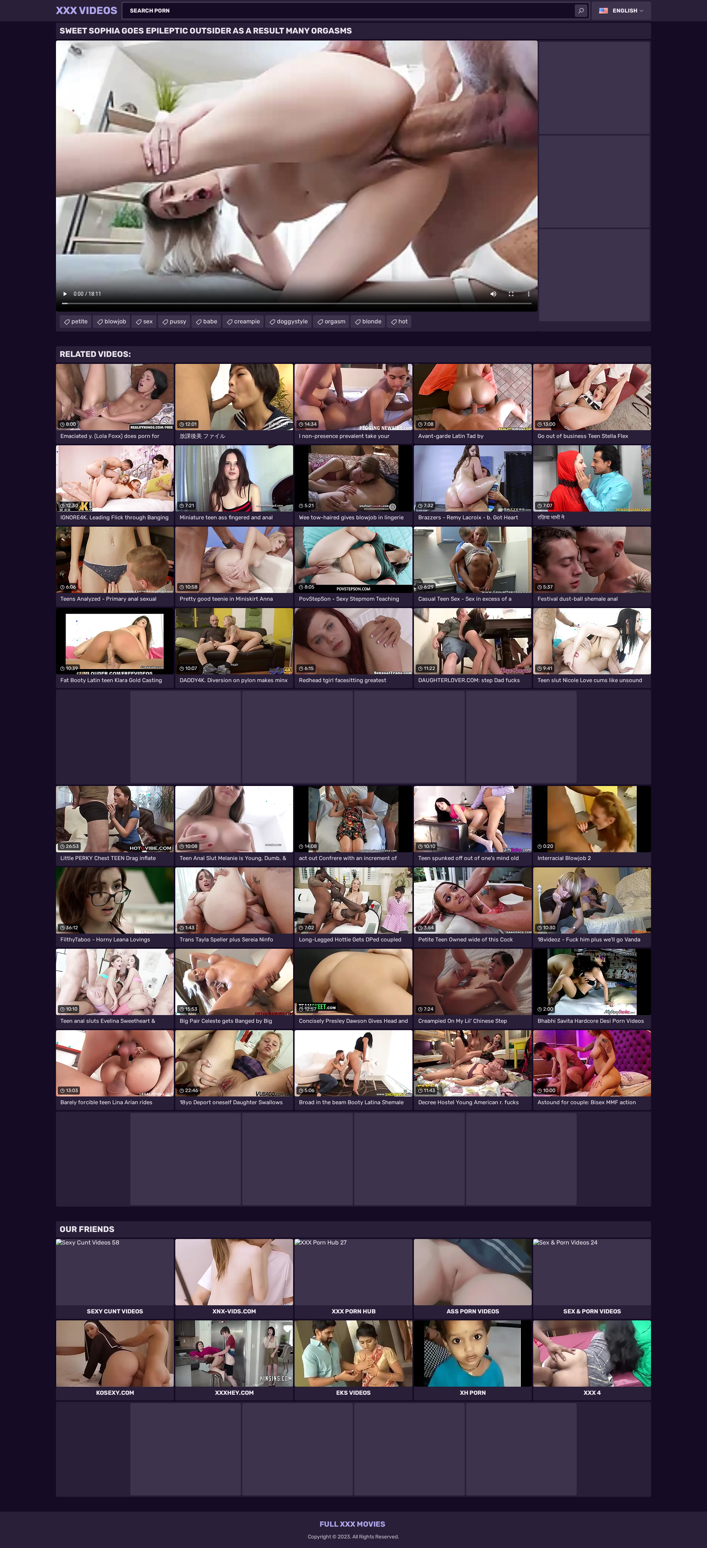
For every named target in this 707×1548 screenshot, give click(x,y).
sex (148, 321)
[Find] (581, 10)
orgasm (335, 321)
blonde (371, 321)
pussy (178, 321)
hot (403, 321)
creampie (247, 321)
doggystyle (292, 321)
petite (79, 321)
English (625, 10)
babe (210, 321)
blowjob (115, 321)
